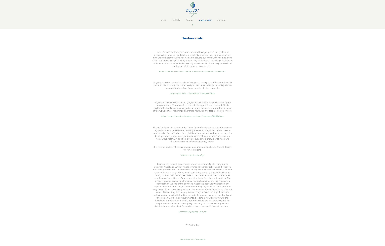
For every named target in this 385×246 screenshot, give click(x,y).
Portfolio (176, 19)
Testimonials (204, 19)
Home (162, 19)
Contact (221, 19)
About (189, 19)
